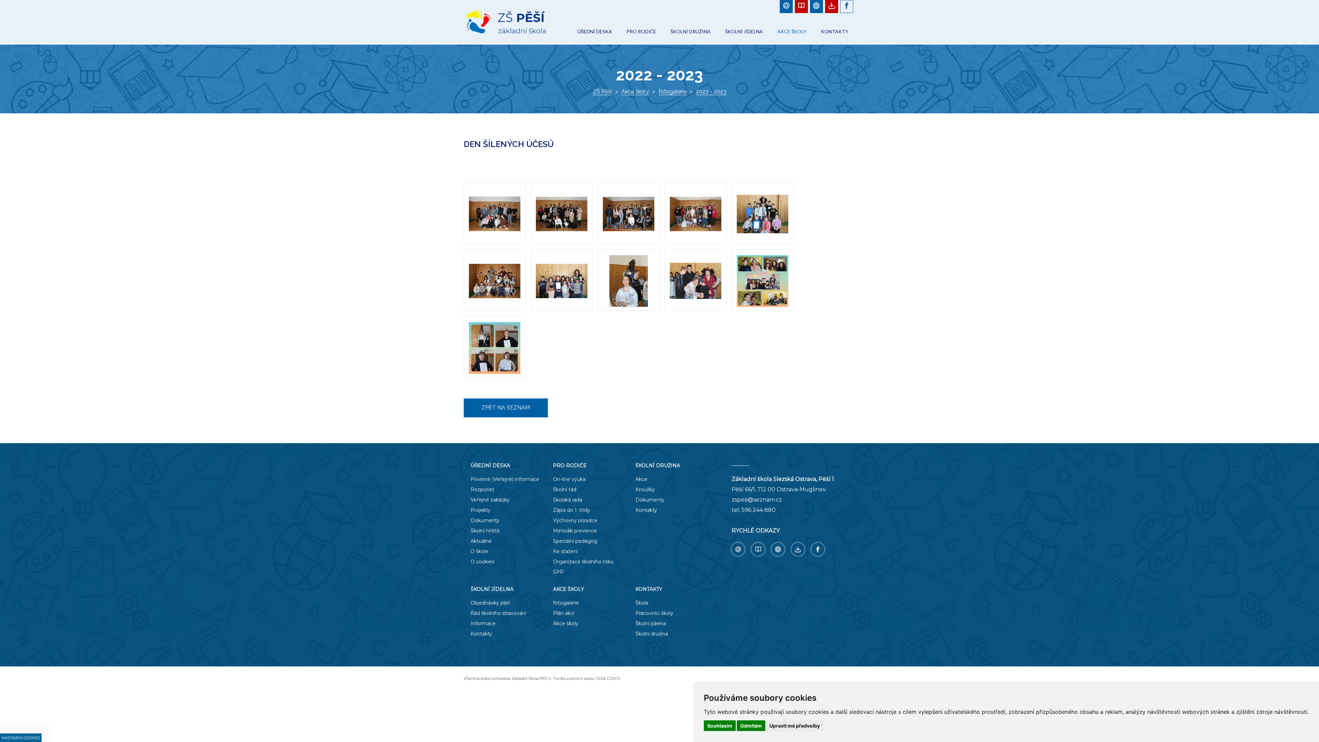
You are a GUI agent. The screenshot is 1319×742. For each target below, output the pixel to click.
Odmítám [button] (751, 726)
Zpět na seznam (506, 407)
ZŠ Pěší (602, 91)
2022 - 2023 (711, 91)
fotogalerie (672, 91)
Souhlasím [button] (719, 726)
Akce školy (635, 91)
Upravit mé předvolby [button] (794, 726)
